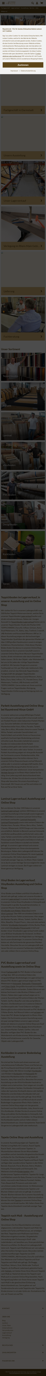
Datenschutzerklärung (28, 71)
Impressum (14, 71)
